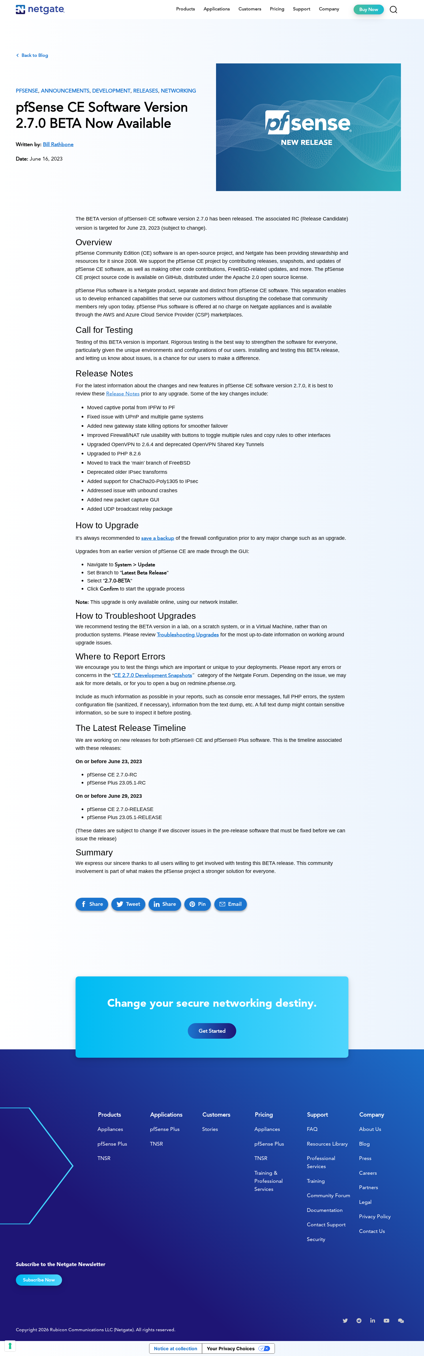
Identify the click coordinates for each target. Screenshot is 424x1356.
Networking (178, 90)
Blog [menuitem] (364, 1143)
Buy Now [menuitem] (368, 9)
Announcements (65, 90)
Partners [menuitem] (368, 1187)
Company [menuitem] (329, 9)
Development (111, 90)
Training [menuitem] (316, 1181)
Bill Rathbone (58, 144)
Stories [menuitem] (210, 1129)
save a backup (157, 538)
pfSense (27, 90)
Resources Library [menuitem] (327, 1143)
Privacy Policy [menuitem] (375, 1216)
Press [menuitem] (365, 1158)
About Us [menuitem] (370, 1129)
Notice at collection (175, 1348)
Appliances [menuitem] (110, 1129)
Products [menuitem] (185, 9)
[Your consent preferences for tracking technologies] (10, 1345)
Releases (145, 90)
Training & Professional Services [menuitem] (268, 1181)
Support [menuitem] (301, 9)
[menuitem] (346, 1320)
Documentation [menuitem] (325, 1210)
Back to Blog (35, 55)
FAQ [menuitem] (312, 1129)
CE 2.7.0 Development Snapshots (153, 675)
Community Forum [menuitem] (328, 1195)
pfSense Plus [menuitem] (112, 1143)
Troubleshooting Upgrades (188, 634)
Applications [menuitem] (217, 9)
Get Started (212, 1030)
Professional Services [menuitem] (321, 1162)
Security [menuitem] (316, 1239)
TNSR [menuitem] (103, 1158)
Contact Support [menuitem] (326, 1224)
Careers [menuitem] (368, 1173)
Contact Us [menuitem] (372, 1231)
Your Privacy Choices (231, 1348)
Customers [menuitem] (250, 9)
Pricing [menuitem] (277, 9)
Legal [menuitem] (365, 1202)
